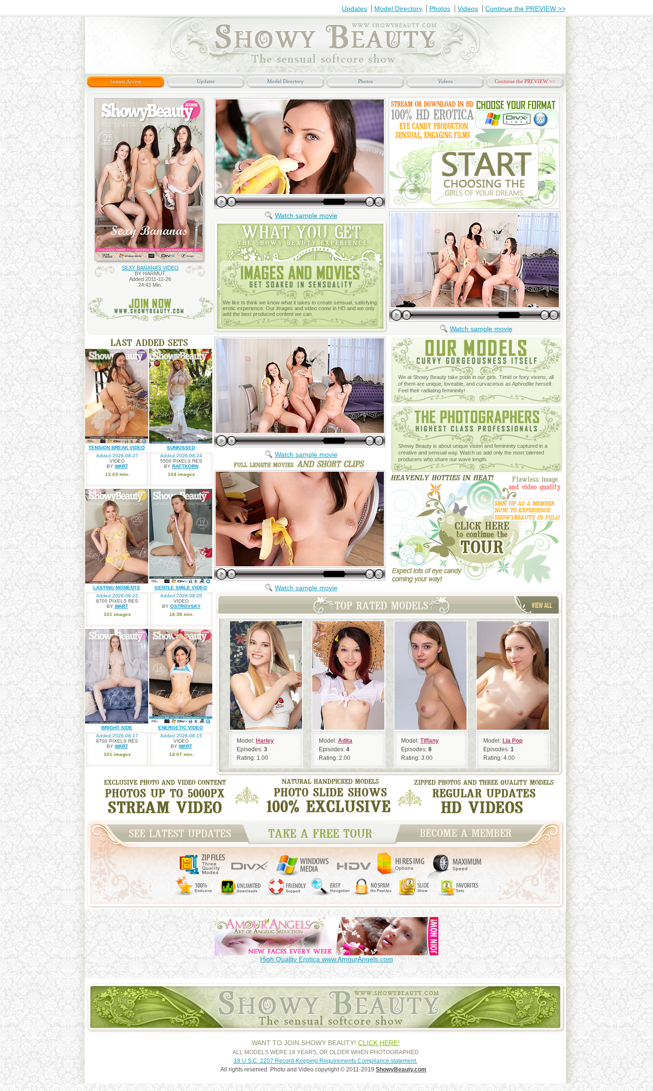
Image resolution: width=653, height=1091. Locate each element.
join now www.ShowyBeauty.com (150, 309)
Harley (265, 740)
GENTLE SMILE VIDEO (180, 587)
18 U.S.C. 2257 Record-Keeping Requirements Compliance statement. (325, 1061)
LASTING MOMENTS (116, 587)
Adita (345, 740)
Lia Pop (512, 740)
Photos (439, 8)
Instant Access (125, 81)
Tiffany (429, 740)
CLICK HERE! (379, 1043)
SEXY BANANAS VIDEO (150, 267)
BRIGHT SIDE (116, 727)
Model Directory (398, 8)
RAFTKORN (185, 466)
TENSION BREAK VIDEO (116, 447)
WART (121, 466)
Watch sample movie (306, 215)
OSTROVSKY (185, 606)
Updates (354, 8)
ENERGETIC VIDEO (180, 727)
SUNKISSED (181, 447)
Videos (467, 8)
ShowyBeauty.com (401, 1069)
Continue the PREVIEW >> (525, 8)
